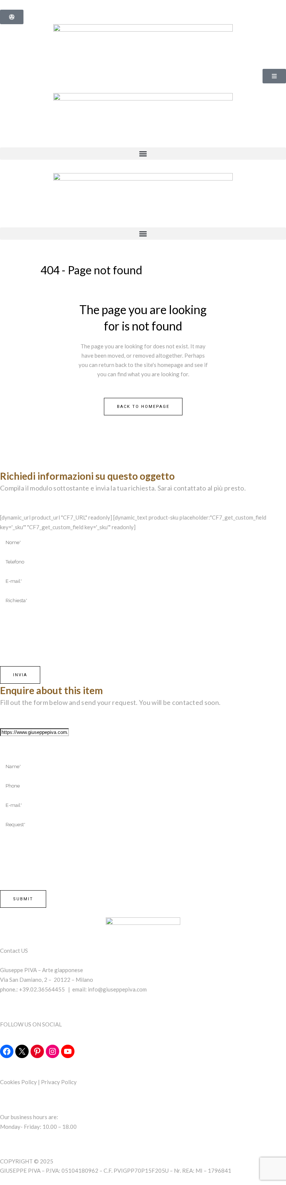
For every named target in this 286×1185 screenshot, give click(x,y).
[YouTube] (67, 1051)
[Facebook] (6, 1051)
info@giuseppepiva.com (117, 989)
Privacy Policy (59, 1082)
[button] (143, 153)
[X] (22, 1051)
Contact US (14, 950)
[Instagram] (52, 1051)
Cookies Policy (18, 1082)
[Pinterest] (37, 1051)
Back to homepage (143, 406)
